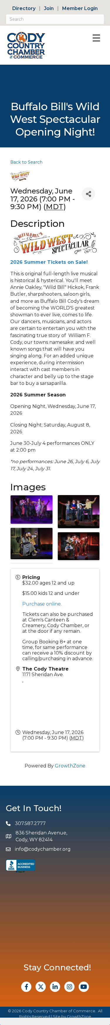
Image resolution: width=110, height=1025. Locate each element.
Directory (23, 8)
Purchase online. (42, 604)
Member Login (80, 8)
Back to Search (26, 162)
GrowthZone (70, 766)
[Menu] (96, 38)
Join (49, 8)
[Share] (88, 194)
